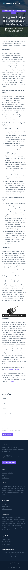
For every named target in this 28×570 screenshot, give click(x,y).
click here (11, 381)
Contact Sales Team (9, 462)
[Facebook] (8, 567)
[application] (14, 310)
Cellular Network (7, 509)
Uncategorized (21, 10)
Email (5, 403)
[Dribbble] (16, 567)
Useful (13, 13)
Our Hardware (6, 506)
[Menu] (25, 3)
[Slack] (19, 567)
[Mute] (22, 315)
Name (5, 398)
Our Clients (5, 475)
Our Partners (5, 478)
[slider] (13, 315)
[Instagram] (14, 567)
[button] (14, 310)
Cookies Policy (6, 541)
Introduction (5, 504)
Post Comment (7, 434)
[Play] (4, 315)
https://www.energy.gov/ (12, 369)
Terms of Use (6, 544)
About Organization (7, 473)
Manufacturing (7, 10)
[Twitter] (11, 567)
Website (5, 408)
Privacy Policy (6, 539)
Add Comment (7, 414)
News (14, 10)
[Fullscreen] (24, 315)
